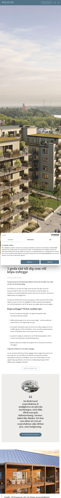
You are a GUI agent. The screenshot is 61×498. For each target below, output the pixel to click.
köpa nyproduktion (29, 300)
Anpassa (29, 262)
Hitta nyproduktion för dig (30, 434)
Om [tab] (50, 239)
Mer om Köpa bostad (30, 368)
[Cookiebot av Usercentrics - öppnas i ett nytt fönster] (52, 235)
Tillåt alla (49, 262)
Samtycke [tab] (10, 239)
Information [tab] (30, 239)
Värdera (46, 2)
